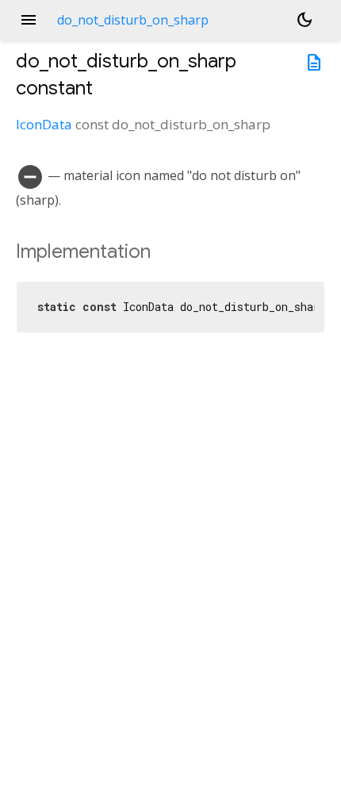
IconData (44, 124)
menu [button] (28, 19)
